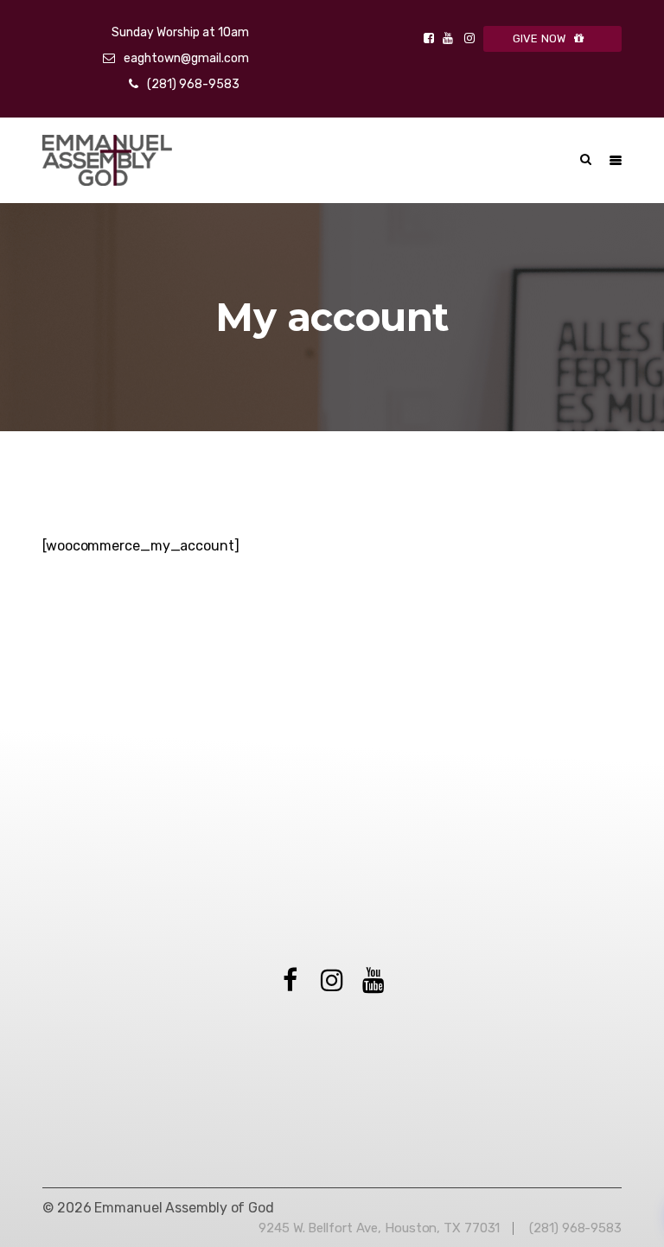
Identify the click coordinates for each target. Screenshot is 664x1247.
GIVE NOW (539, 38)
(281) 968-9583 (193, 84)
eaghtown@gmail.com (186, 58)
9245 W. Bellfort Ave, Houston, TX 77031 (379, 1228)
